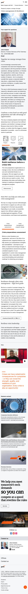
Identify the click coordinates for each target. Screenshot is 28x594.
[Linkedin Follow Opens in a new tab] (11, 533)
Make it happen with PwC (7, 5)
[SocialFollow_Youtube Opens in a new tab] (14, 533)
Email (2, 56)
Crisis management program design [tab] (20, 225)
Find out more (7, 188)
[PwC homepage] (2, 2)
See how (5, 506)
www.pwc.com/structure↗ (9, 576)
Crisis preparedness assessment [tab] (8, 225)
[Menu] (26, 2)
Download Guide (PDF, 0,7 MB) (10, 318)
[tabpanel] (14, 169)
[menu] (25, 587)
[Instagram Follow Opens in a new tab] (16, 533)
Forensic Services (19, 5)
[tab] (6, 140)
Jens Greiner (13, 543)
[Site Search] (23, 2)
